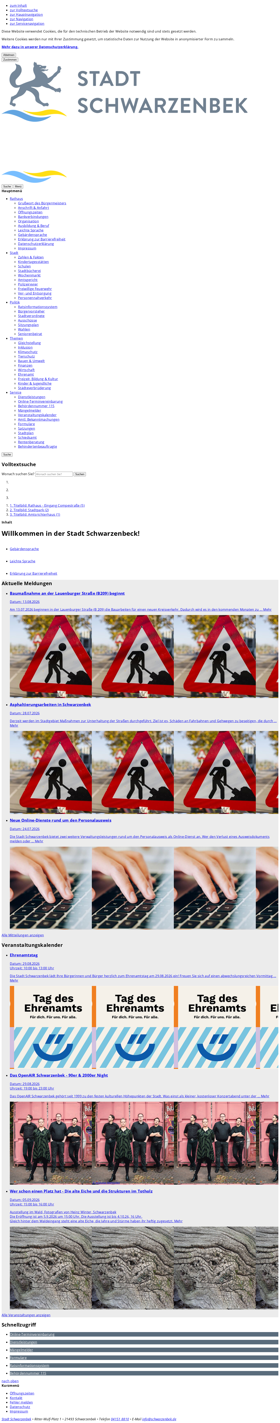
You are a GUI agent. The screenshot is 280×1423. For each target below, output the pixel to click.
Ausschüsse (27, 320)
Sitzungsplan (28, 325)
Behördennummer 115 (36, 406)
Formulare (26, 424)
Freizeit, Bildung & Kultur (38, 379)
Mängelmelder (29, 410)
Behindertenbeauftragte (37, 446)
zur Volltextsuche (24, 10)
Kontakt (16, 1398)
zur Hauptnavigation (26, 14)
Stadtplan (26, 433)
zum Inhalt (18, 5)
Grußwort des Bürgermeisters (42, 203)
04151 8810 (120, 1419)
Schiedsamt (27, 437)
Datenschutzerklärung (36, 243)
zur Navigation (21, 19)
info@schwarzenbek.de (159, 1419)
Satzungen (26, 428)
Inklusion (25, 347)
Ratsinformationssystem (37, 307)
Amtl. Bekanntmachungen (38, 419)
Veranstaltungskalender (37, 415)
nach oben (10, 1381)
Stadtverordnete (31, 316)
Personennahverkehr (35, 298)
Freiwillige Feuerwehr (35, 289)
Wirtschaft (26, 370)
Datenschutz (20, 1407)
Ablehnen (8, 55)
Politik (15, 302)
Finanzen (25, 365)
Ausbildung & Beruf (33, 225)
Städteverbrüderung (34, 388)
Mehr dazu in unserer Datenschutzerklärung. (40, 47)
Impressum (27, 248)
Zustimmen (10, 59)
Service (15, 392)
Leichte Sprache (31, 230)
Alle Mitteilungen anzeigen (23, 935)
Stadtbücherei (29, 271)
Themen (16, 338)
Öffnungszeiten (30, 212)
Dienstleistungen (31, 397)
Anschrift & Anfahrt (33, 207)
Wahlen (24, 329)
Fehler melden (21, 1402)
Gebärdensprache (32, 234)
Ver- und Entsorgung (34, 293)
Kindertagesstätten (33, 261)
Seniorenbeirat (30, 334)
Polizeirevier (28, 284)
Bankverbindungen (33, 216)
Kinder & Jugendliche (34, 383)
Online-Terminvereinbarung (40, 401)
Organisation (28, 221)
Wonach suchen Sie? (18, 474)
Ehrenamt (26, 374)
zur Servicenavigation (27, 23)
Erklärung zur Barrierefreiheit (42, 239)
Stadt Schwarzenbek (16, 1419)
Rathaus (16, 198)
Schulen (24, 266)
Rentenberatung (31, 442)
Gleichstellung (29, 343)
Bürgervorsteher (31, 311)
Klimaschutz (28, 352)
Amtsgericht (28, 280)
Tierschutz (26, 356)
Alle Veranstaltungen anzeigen (26, 1315)
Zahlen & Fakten (31, 257)
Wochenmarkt (29, 275)
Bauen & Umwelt (31, 361)
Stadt (14, 252)
